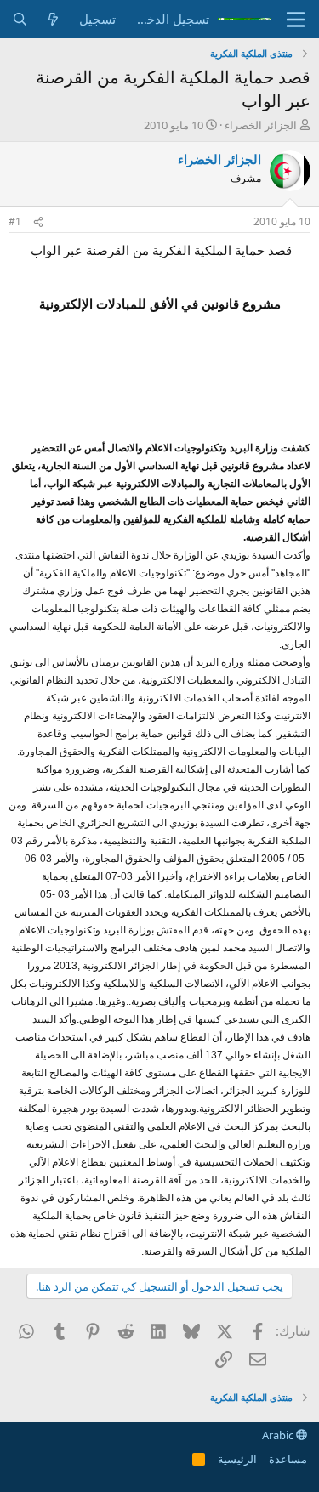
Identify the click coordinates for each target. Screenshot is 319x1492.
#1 (15, 221)
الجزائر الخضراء (261, 125)
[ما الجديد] (53, 19)
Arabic (279, 1435)
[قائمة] (296, 20)
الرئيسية (237, 1458)
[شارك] (38, 222)
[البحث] (20, 19)
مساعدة (288, 1458)
